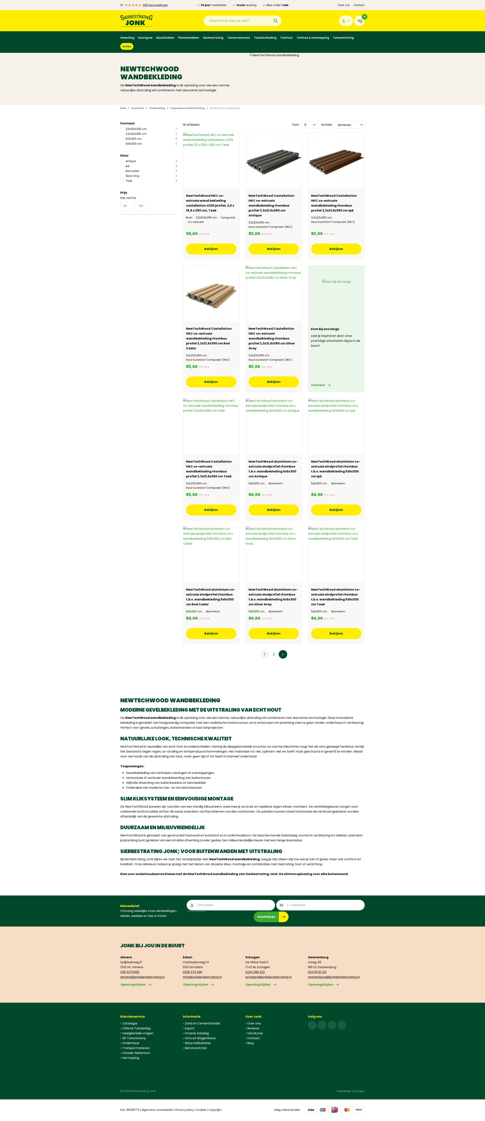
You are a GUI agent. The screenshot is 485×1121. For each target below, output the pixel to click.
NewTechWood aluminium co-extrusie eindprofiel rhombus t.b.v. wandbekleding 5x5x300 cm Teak (335, 597)
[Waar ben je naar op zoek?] (275, 21)
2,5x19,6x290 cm (151, 129)
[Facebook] (312, 1025)
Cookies (201, 1110)
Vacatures (255, 1033)
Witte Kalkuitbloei (198, 1043)
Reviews (253, 1028)
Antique (151, 161)
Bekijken (211, 249)
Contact (359, 5)
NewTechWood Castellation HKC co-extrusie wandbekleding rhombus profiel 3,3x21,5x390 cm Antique (271, 206)
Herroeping (130, 1058)
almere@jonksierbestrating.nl (142, 977)
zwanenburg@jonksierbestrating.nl (334, 977)
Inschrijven (266, 917)
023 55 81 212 (317, 972)
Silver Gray (151, 176)
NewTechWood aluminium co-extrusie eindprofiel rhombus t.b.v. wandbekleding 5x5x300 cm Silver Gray (273, 597)
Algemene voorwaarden (157, 1110)
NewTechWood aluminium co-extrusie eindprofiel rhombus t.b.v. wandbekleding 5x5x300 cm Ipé (335, 469)
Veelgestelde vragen (137, 1033)
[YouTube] (341, 1025)
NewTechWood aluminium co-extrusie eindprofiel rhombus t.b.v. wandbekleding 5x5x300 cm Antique (273, 469)
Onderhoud (130, 1043)
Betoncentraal (196, 1048)
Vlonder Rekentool (136, 1053)
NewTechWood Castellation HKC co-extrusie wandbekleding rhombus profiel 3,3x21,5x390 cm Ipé (334, 203)
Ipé (151, 166)
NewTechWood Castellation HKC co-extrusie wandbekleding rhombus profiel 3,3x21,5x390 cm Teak (209, 469)
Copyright (215, 1110)
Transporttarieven (136, 1048)
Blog (250, 1043)
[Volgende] (283, 654)
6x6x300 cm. (151, 144)
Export (190, 1028)
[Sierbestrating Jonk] (136, 21)
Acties (126, 46)
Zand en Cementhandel (202, 1023)
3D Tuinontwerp (134, 1038)
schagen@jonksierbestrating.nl (268, 977)
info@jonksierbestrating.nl (202, 977)
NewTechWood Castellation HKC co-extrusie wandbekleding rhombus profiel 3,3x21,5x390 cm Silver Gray (272, 338)
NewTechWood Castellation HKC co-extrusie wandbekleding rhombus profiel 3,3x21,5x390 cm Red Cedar (209, 338)
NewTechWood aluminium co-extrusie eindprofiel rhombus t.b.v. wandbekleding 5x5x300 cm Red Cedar (210, 597)
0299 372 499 (192, 972)
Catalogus (129, 1023)
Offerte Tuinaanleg (136, 1028)
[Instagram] (322, 1025)
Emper (360, 1091)
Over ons (344, 5)
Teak (151, 181)
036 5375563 (129, 972)
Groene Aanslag (197, 1033)
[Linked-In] (332, 1025)
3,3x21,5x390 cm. (151, 134)
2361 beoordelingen (155, 5)
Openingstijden (133, 984)
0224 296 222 (255, 972)
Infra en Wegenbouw (200, 1038)
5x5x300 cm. (151, 139)
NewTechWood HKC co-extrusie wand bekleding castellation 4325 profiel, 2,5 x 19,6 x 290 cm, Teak (210, 203)
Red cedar (151, 171)
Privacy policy (185, 1110)
